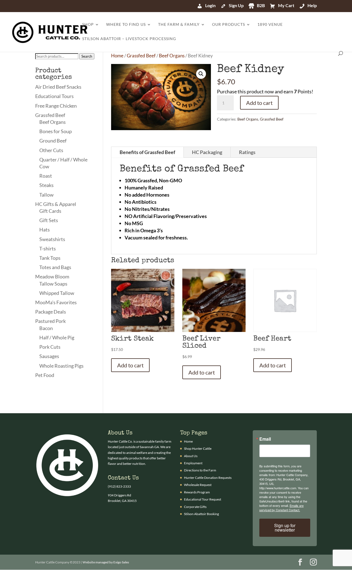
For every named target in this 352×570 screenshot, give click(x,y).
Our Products (228, 25)
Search (86, 56)
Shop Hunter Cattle (197, 448)
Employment (193, 463)
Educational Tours (54, 96)
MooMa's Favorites (56, 302)
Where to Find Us (126, 25)
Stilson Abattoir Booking (201, 514)
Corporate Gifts (195, 507)
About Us (190, 456)
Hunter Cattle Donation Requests (208, 478)
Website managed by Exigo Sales (105, 562)
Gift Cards (50, 211)
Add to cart (259, 102)
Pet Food (44, 375)
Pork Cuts (50, 347)
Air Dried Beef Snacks (58, 87)
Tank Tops (50, 258)
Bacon (46, 328)
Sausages (49, 356)
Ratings (247, 152)
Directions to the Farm (200, 470)
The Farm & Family (179, 25)
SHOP (88, 25)
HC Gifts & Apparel (55, 204)
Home (117, 55)
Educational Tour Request (202, 499)
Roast (45, 176)
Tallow (46, 195)
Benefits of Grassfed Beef (147, 152)
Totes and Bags (55, 267)
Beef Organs (172, 55)
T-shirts (47, 248)
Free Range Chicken (56, 106)
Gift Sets (48, 220)
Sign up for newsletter (284, 527)
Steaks (46, 185)
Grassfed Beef (141, 55)
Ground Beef (53, 141)
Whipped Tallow (56, 293)
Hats (44, 230)
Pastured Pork (50, 321)
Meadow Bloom (52, 276)
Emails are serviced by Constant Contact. (281, 507)
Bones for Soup (55, 131)
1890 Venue (270, 25)
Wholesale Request (197, 485)
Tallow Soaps (53, 284)
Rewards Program (197, 492)
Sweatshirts (52, 239)
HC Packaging (207, 152)
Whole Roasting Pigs (61, 366)
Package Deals (50, 312)
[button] (201, 74)
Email (265, 439)
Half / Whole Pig (56, 337)
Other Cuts (51, 150)
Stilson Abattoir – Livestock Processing (129, 39)
